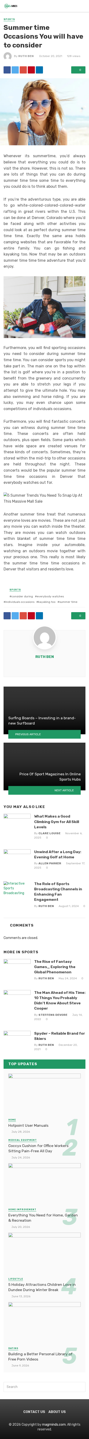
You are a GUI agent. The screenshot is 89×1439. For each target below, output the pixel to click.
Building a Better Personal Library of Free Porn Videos (40, 1356)
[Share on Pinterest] (31, 69)
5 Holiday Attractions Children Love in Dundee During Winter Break (42, 1287)
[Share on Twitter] (15, 69)
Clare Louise (49, 833)
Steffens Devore (52, 1015)
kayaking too (47, 602)
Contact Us (34, 1412)
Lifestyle (15, 1279)
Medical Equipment (22, 1140)
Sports (9, 19)
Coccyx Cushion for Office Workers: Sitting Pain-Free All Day (38, 1148)
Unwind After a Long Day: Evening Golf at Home (57, 854)
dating (13, 1348)
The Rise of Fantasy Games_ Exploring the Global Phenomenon (54, 966)
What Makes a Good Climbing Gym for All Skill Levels (56, 821)
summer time (68, 602)
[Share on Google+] (23, 69)
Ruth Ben (26, 56)
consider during (22, 596)
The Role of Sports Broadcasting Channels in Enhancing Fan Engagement (58, 891)
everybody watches (50, 596)
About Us (57, 1412)
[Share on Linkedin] (39, 69)
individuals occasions (19, 602)
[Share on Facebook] (7, 69)
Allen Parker (49, 863)
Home (12, 1120)
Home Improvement (22, 1209)
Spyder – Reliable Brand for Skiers (59, 1036)
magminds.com (54, 1425)
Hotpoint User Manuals (28, 1125)
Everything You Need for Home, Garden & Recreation (43, 1218)
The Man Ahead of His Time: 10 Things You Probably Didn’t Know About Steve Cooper (59, 1000)
